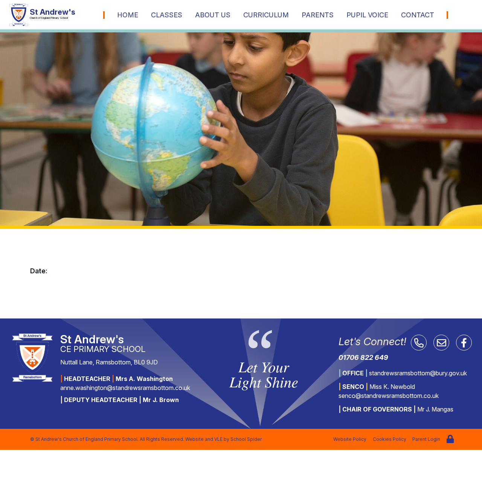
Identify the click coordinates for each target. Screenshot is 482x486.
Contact (417, 15)
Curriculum (266, 15)
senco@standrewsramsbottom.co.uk (389, 395)
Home (127, 15)
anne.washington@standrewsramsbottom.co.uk (125, 388)
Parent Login (426, 439)
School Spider (246, 439)
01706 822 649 (363, 357)
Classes (166, 15)
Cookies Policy (389, 439)
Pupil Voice (367, 15)
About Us (212, 15)
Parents (318, 15)
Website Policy (349, 439)
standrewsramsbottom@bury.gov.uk (418, 373)
